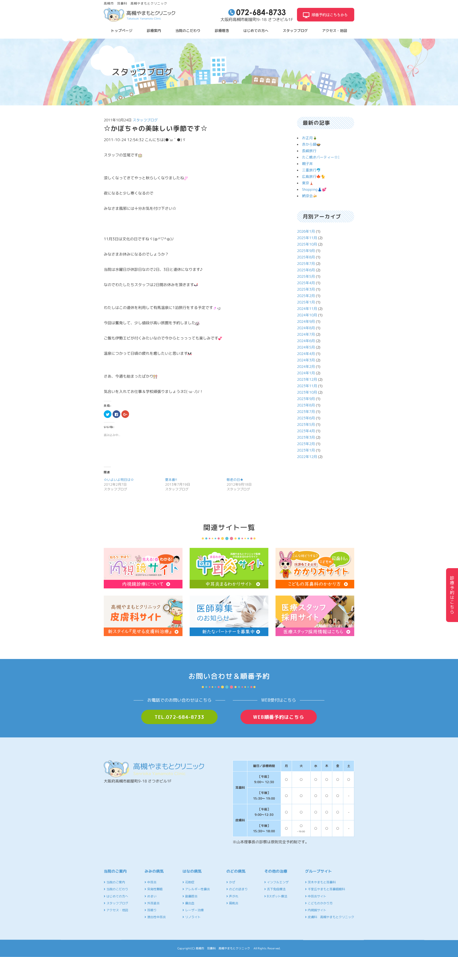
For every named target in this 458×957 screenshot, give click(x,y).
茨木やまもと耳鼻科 (321, 882)
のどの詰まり (238, 889)
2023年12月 (307, 379)
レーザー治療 (194, 910)
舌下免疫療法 (276, 889)
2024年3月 (306, 360)
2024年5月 (306, 347)
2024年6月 (306, 340)
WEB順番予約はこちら (278, 717)
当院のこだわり (187, 30)
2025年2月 (306, 295)
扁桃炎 (233, 903)
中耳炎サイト (316, 896)
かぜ (231, 882)
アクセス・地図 (334, 30)
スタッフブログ (295, 30)
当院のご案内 (115, 882)
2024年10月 (307, 315)
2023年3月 (306, 437)
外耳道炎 (153, 903)
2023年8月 (306, 405)
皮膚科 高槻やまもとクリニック (330, 917)
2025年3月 (306, 289)
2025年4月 (306, 282)
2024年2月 (306, 366)
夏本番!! (171, 479)
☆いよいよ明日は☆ (119, 479)
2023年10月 (307, 392)
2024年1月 (306, 373)
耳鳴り (151, 910)
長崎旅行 (309, 150)
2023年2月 (306, 443)
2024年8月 (306, 327)
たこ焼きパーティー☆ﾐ (321, 157)
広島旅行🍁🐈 (313, 176)
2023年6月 (306, 418)
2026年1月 (306, 231)
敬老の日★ (235, 479)
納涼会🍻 (309, 195)
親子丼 (307, 163)
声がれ (233, 896)
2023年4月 (306, 430)
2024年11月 (307, 308)
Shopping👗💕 (314, 189)
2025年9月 (306, 250)
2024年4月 (306, 353)
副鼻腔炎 (191, 896)
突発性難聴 (154, 889)
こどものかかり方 (320, 903)
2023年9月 (306, 398)
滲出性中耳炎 (156, 917)
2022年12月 (307, 456)
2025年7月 (306, 263)
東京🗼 (308, 182)
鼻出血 (189, 903)
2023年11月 (307, 385)
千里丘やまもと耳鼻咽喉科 (326, 889)
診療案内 (154, 30)
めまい (151, 896)
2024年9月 (306, 321)
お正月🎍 (309, 137)
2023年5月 (306, 424)
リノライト (192, 917)
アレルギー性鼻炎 (197, 889)
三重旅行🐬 (311, 170)
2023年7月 (306, 411)
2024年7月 (306, 334)
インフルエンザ (277, 882)
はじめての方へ (255, 30)
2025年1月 (306, 302)
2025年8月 (306, 257)
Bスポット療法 (276, 896)
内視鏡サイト (316, 910)
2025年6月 (306, 270)
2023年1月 (306, 450)
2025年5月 (306, 276)
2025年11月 (307, 237)
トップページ (121, 30)
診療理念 (222, 30)
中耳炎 (151, 882)
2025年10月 (307, 244)
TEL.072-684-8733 (179, 717)
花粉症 (189, 882)
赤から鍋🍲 (311, 144)
